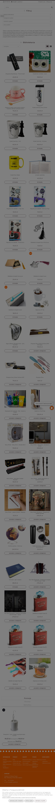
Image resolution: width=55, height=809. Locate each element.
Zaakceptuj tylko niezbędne (16, 800)
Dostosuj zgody (29, 800)
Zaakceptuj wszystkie (40, 800)
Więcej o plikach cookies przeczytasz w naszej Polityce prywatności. (19, 797)
